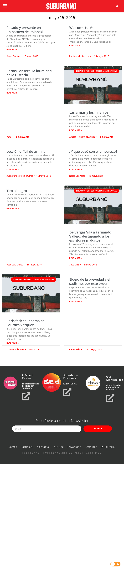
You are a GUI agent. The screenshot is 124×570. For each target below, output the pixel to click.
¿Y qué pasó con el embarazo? (93, 151)
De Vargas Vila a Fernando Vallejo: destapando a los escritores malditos (90, 236)
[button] (117, 6)
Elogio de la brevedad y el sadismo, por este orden (89, 281)
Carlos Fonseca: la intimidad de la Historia (29, 73)
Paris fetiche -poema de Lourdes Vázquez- (25, 323)
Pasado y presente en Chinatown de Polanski (24, 29)
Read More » (12, 50)
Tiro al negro (16, 190)
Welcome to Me (81, 27)
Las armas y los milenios (88, 112)
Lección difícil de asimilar (26, 151)
